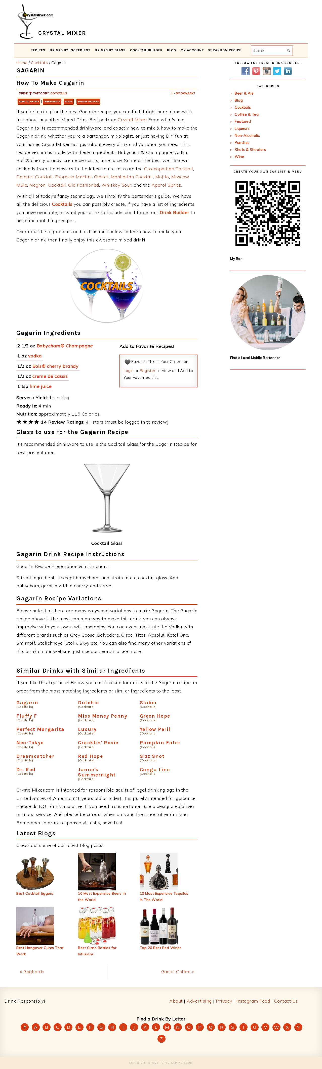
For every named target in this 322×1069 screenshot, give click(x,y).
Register (147, 370)
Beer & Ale (244, 93)
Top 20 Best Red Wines (161, 947)
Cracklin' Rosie (98, 743)
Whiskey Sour (116, 185)
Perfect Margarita (40, 729)
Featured (243, 121)
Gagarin (27, 703)
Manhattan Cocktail (132, 177)
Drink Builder (174, 212)
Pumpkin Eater (160, 743)
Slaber (148, 703)
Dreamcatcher (35, 756)
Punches (242, 142)
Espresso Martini (73, 177)
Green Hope (155, 716)
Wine (239, 156)
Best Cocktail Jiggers (34, 893)
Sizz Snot (152, 756)
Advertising (199, 1001)
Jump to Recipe (29, 101)
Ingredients (52, 101)
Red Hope (90, 756)
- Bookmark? (184, 93)
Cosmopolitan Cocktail (168, 169)
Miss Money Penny (102, 716)
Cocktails (58, 93)
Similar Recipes (88, 101)
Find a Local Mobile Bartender (255, 358)
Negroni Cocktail (47, 185)
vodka (35, 356)
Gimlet (101, 177)
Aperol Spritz (166, 185)
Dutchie (88, 703)
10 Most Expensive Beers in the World (102, 896)
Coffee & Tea (247, 114)
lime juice (41, 386)
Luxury (87, 729)
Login (129, 370)
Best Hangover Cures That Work (39, 950)
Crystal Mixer (132, 119)
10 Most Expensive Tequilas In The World (164, 896)
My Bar (236, 259)
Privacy (224, 1001)
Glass (69, 101)
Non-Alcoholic (247, 135)
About (176, 1001)
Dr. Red (26, 769)
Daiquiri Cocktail (34, 177)
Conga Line (155, 769)
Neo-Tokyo (30, 743)
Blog (239, 100)
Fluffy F (26, 716)
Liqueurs (242, 128)
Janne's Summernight (97, 772)
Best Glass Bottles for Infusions (97, 950)
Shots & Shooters (250, 149)
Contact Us (286, 1001)
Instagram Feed (253, 1001)
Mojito (162, 177)
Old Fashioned (83, 185)
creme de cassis (50, 376)
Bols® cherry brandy (55, 366)
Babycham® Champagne (65, 346)
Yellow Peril (155, 729)
